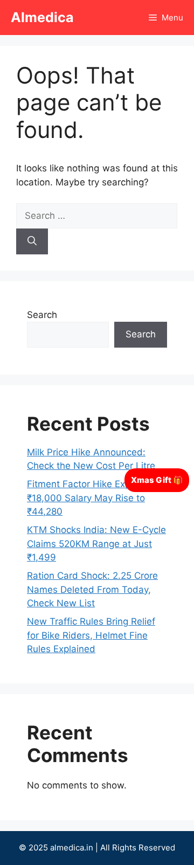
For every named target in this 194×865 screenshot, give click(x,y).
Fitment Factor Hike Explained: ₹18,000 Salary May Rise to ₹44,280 (93, 498)
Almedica (42, 17)
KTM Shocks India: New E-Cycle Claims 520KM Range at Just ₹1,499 (96, 543)
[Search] (32, 241)
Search (42, 314)
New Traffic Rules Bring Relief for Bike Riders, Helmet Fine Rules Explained (91, 635)
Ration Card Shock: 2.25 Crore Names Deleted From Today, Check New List (92, 589)
